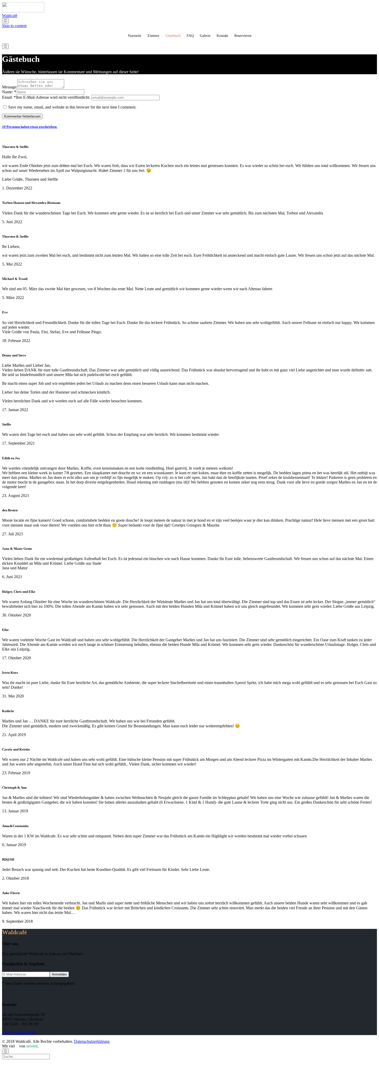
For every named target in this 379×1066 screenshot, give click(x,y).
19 (29, 127)
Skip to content (14, 25)
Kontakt (222, 36)
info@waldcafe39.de (19, 1032)
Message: (9, 87)
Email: (7, 97)
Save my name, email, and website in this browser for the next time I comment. (71, 107)
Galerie (205, 36)
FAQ (190, 36)
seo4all (32, 1046)
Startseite (134, 36)
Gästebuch (173, 36)
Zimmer (153, 36)
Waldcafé (9, 15)
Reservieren (242, 36)
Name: (7, 92)
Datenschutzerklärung (92, 1041)
